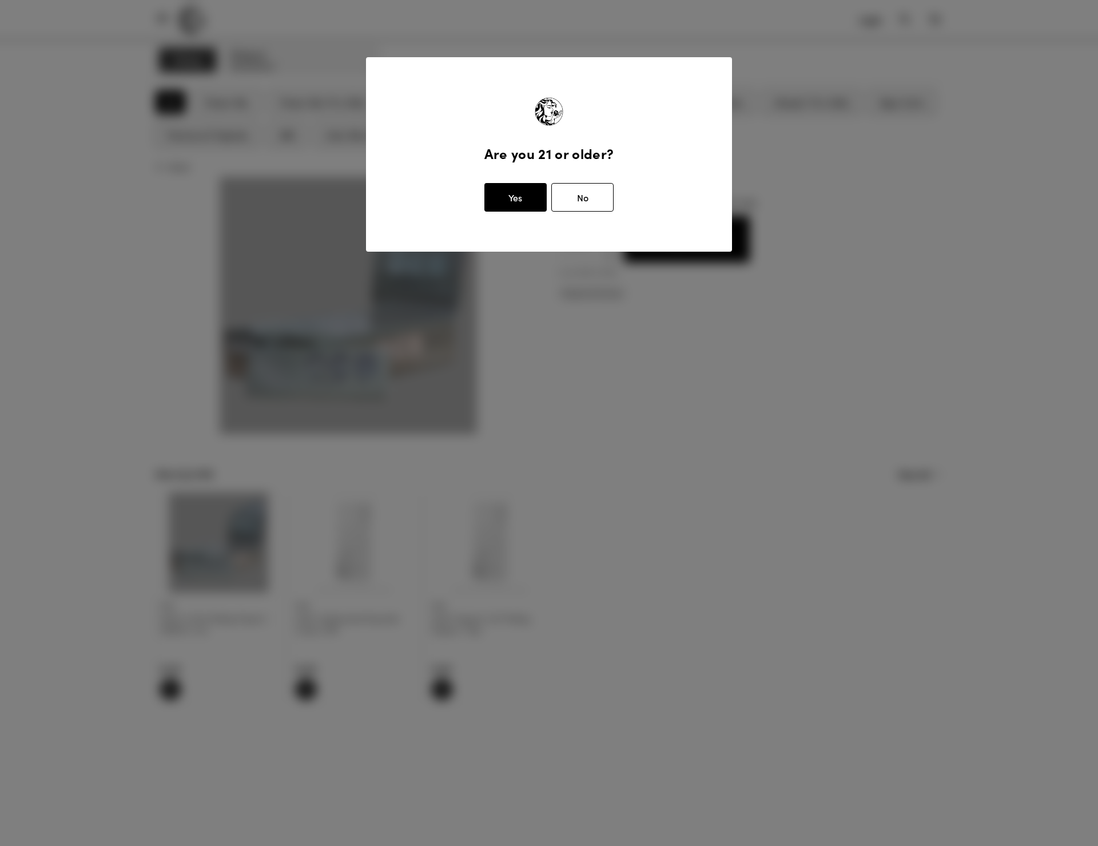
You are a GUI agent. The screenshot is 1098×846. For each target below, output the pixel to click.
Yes (515, 197)
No (582, 197)
